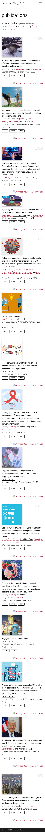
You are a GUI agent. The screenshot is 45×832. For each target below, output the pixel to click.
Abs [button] (5, 75)
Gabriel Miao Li (8, 749)
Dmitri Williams (37, 69)
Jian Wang (6, 319)
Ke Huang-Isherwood (11, 177)
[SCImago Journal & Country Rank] (28, 83)
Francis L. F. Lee (26, 806)
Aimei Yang (14, 542)
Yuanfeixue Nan (14, 272)
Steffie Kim (13, 121)
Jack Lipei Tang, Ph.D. (13, 3)
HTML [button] (13, 75)
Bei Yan (19, 269)
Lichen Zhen (27, 272)
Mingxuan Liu (21, 69)
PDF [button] (21, 75)
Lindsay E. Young (9, 427)
